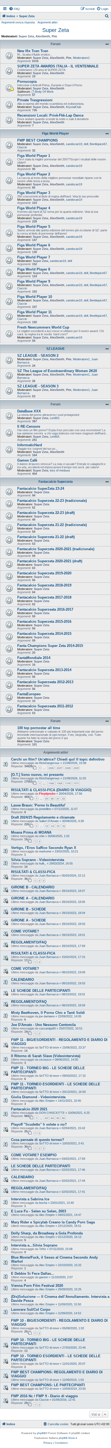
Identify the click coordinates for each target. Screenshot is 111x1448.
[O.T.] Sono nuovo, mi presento (37, 775)
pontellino (45, 809)
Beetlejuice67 (98, 144)
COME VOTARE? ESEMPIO (34, 1155)
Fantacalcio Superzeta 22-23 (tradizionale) (52, 501)
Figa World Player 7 (33, 257)
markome (45, 851)
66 (63, 1118)
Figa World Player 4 (33, 208)
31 (57, 798)
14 (52, 826)
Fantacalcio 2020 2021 (29, 1109)
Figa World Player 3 (33, 193)
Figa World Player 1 (33, 156)
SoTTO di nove (49, 1047)
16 (63, 826)
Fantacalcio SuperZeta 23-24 (40, 489)
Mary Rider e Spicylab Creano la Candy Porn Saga (53, 1222)
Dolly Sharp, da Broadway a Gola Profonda (47, 1233)
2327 (59, 768)
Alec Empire (47, 1100)
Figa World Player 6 (33, 245)
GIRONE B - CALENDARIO (32, 887)
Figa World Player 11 (34, 312)
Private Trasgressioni (35, 100)
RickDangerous (49, 763)
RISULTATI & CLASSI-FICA (33, 872)
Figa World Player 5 (33, 227)
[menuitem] (14, 9)
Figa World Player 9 (33, 281)
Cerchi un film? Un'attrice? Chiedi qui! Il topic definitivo (58, 759)
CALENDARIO (22, 980)
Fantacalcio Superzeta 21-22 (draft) (46, 537)
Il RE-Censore (28, 426)
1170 (67, 783)
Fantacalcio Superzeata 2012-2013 (45, 682)
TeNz (42, 1249)
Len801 (55, 418)
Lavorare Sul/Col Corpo (30, 1309)
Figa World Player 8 (33, 269)
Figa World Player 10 (34, 297)
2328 (67, 768)
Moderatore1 (81, 57)
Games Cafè (27, 460)
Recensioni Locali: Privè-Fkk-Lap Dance (50, 115)
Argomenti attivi (47, 22)
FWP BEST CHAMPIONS (37, 140)
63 (46, 1118)
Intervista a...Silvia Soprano (34, 1245)
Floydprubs (47, 793)
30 (52, 798)
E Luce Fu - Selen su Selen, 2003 (38, 1211)
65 (57, 1118)
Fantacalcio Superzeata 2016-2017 (45, 609)
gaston (43, 1277)
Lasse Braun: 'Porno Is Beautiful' (38, 805)
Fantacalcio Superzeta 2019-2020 (44, 573)
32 (63, 798)
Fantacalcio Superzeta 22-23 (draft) (46, 513)
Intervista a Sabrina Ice (30, 1199)
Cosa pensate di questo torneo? (37, 1140)
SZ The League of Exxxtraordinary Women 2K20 (57, 371)
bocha (43, 1202)
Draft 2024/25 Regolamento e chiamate (43, 817)
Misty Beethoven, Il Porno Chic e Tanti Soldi (48, 1013)
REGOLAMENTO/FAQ (29, 942)
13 (46, 826)
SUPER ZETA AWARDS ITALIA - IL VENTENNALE (58, 66)
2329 (76, 768)
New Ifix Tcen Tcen (32, 51)
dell (86, 144)
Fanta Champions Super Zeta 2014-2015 (50, 646)
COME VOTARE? (25, 931)
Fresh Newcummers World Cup (43, 327)
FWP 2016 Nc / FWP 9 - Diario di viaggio (44, 1396)
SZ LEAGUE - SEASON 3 (37, 386)
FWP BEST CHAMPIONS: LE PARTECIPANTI (48, 1385)
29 (46, 798)
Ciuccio (22, 147)
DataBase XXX (29, 411)
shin (41, 836)
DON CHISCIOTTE (52, 1112)
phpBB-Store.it (68, 1437)
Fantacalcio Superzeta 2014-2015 (44, 634)
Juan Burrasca (48, 875)
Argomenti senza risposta (18, 22)
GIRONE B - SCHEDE (28, 909)
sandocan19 (74, 144)
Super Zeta (55, 30)
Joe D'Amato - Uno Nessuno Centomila (43, 1025)
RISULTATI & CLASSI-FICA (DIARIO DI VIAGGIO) (51, 790)
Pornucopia (27, 82)
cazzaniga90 (47, 1028)
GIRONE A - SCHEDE (28, 920)
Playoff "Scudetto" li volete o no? (39, 1124)
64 (52, 1118)
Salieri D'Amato (49, 821)
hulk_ (42, 863)
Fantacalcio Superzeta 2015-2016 (44, 621)
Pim (54, 36)
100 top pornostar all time (38, 728)
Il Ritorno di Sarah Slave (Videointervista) (45, 1056)
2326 (51, 768)
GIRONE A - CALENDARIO (32, 898)
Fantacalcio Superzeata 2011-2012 (45, 706)
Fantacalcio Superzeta (56, 482)
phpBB (41, 1433)
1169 (59, 783)
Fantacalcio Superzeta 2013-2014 (44, 670)
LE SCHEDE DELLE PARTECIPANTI (40, 991)
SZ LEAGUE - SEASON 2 (37, 356)
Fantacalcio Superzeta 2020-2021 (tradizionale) (55, 549)
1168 (51, 783)
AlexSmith (43, 36)
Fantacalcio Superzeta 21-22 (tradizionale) (52, 525)
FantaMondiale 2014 (33, 658)
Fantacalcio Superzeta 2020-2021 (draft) (49, 561)
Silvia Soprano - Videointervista (37, 860)
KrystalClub (73, 107)
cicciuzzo (45, 1059)
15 (57, 826)
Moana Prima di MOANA (31, 832)
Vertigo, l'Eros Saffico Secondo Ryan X (43, 848)
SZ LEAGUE (55, 349)
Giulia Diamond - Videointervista (38, 1097)
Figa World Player (55, 133)
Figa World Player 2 (33, 174)
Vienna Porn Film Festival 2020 (37, 1286)
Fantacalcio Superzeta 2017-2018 (44, 597)
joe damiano (47, 1016)
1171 (76, 783)
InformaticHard (29, 445)
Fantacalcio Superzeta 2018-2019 (44, 585)
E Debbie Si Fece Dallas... (32, 1273)
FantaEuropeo (29, 694)
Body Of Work (44, 91)
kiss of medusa (60, 470)
